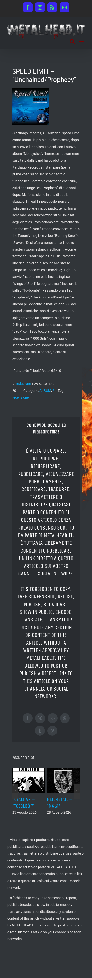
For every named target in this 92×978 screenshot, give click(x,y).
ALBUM (45, 391)
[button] (15, 800)
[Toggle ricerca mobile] (72, 41)
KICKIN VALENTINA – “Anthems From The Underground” (67, 813)
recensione (20, 397)
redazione (23, 384)
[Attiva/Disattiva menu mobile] (82, 41)
